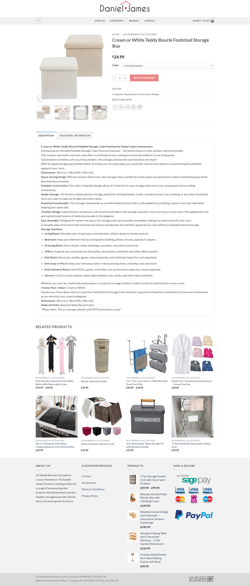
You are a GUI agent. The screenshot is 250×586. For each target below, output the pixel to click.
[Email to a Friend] (127, 107)
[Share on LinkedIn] (140, 107)
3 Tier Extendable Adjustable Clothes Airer (191, 445)
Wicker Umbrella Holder (94, 381)
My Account (89, 482)
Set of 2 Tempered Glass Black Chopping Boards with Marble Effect (55, 445)
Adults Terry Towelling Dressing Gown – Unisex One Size (192, 382)
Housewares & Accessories (140, 34)
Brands (133, 20)
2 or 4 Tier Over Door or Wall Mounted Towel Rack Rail (146, 382)
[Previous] (41, 67)
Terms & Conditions (93, 489)
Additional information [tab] (75, 135)
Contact (149, 20)
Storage (155, 94)
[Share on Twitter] (121, 107)
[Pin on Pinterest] (134, 107)
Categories (116, 20)
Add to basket (144, 77)
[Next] (101, 67)
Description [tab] (46, 135)
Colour (115, 65)
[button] (203, 20)
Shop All (100, 20)
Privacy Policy (90, 495)
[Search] (38, 20)
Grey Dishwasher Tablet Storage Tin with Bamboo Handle (145, 445)
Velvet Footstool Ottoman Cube (97, 443)
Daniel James (125, 99)
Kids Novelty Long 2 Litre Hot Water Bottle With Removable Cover (55, 382)
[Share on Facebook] (115, 107)
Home (116, 34)
